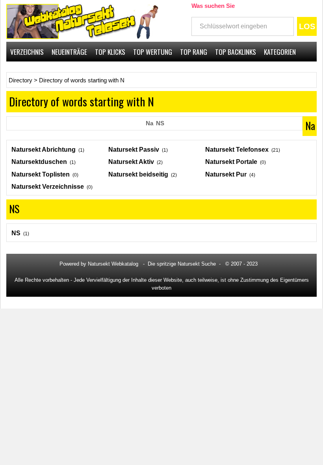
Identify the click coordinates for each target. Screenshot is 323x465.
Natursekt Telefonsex (237, 149)
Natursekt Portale (231, 161)
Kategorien (280, 51)
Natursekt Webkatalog (113, 264)
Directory (20, 80)
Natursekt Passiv (133, 149)
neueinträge (69, 51)
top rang (193, 51)
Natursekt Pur (226, 174)
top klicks (110, 51)
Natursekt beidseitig (138, 174)
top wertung (152, 51)
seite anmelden (291, 71)
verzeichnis (27, 51)
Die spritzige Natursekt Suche (182, 264)
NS (160, 123)
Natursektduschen (39, 161)
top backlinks (235, 51)
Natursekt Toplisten (40, 174)
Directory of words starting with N (81, 80)
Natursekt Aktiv (131, 161)
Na (149, 123)
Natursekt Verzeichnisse (47, 186)
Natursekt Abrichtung (43, 149)
